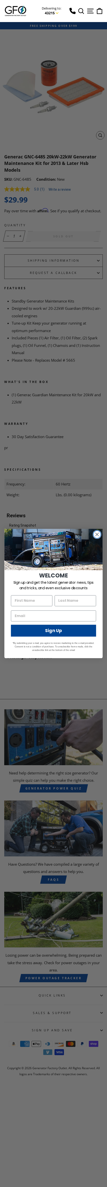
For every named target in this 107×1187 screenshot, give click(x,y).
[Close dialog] (97, 534)
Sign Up (53, 631)
